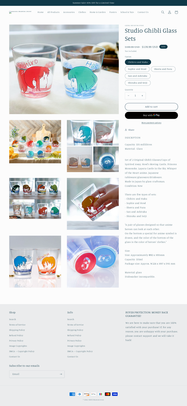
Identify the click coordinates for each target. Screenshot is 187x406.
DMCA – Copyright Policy (22, 351)
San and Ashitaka (137, 76)
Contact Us (14, 356)
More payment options (151, 122)
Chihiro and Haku (138, 62)
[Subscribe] (60, 374)
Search (12, 319)
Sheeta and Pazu (163, 69)
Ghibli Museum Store (96, 400)
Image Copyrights (18, 346)
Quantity (129, 89)
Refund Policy (16, 335)
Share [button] (131, 130)
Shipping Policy (17, 330)
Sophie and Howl (137, 69)
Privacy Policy (16, 340)
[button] (163, 12)
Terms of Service (17, 324)
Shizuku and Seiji (137, 82)
